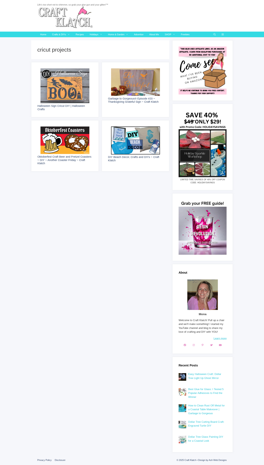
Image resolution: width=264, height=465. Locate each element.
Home (43, 34)
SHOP (168, 34)
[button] (223, 34)
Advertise (138, 34)
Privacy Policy (44, 460)
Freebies (185, 34)
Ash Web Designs (218, 460)
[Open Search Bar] (215, 34)
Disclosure (60, 460)
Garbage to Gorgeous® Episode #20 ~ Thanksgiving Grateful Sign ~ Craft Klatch (133, 100)
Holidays (94, 34)
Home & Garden (116, 34)
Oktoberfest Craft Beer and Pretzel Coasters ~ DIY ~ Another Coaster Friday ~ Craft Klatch (64, 160)
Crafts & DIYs (59, 34)
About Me (154, 34)
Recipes (80, 34)
